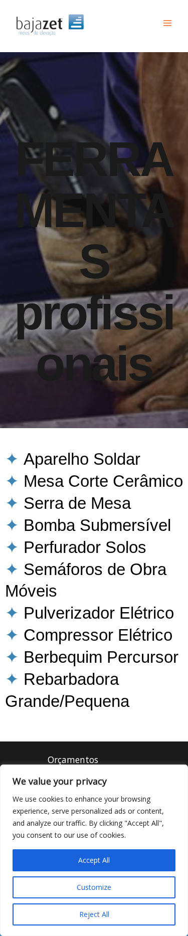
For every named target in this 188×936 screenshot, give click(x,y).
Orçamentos (73, 760)
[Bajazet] (50, 23)
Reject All (94, 914)
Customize (94, 887)
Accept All (94, 860)
